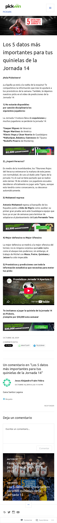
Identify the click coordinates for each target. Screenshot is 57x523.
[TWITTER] (9, 512)
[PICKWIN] (4, 512)
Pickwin (7, 12)
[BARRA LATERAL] (29, 505)
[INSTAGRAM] (13, 512)
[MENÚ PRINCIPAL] (50, 8)
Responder (49, 406)
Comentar (44, 448)
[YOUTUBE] (18, 512)
